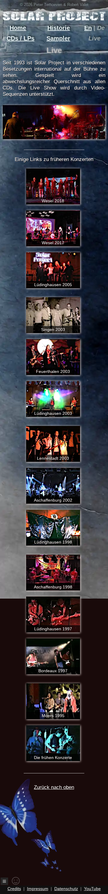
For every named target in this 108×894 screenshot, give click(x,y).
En (88, 28)
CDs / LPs (20, 38)
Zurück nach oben (54, 787)
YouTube (92, 888)
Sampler (58, 38)
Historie (58, 28)
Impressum (37, 888)
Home (18, 28)
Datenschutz (66, 888)
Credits (14, 888)
